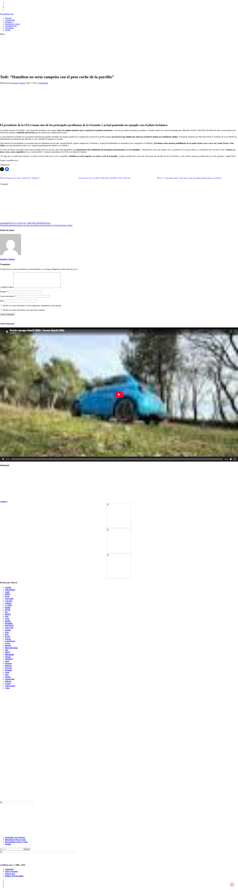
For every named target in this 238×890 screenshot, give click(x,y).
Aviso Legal (10, 874)
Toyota (8, 683)
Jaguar (8, 630)
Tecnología (9, 28)
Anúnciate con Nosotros (15, 837)
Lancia (8, 639)
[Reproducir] (3, 459)
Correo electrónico (8, 296)
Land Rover (10, 641)
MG (6, 650)
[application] (119, 394)
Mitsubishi (9, 654)
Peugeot (8, 663)
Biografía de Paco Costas (15, 840)
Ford (7, 619)
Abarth (8, 587)
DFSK (7, 610)
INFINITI (9, 625)
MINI (7, 652)
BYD (7, 596)
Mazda (8, 645)
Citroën (8, 603)
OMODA (9, 659)
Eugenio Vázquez (18, 83)
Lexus (7, 643)
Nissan (8, 657)
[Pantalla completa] (235, 459)
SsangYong (9, 679)
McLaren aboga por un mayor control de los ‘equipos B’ (20, 178)
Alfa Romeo (10, 590)
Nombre (4, 292)
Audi (7, 592)
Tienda (7, 30)
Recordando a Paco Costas (16, 842)
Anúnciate (9, 869)
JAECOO (9, 628)
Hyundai (8, 623)
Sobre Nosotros (11, 871)
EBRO (8, 614)
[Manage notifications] (232, 885)
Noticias (8, 18)
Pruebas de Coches (12, 24)
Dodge (7, 607)
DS (6, 612)
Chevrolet (9, 599)
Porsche (8, 668)
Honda (8, 621)
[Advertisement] (74, 54)
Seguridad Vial (11, 26)
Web (2, 301)
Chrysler (8, 601)
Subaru (8, 681)
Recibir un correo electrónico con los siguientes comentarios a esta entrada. (32, 305)
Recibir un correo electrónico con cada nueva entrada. (24, 310)
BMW (7, 594)
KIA (7, 634)
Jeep (7, 632)
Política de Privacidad (14, 876)
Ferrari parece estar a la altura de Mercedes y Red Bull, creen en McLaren (104, 178)
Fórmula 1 (9, 22)
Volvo (7, 688)
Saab (7, 672)
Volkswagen (10, 686)
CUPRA (8, 605)
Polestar (8, 666)
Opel (7, 661)
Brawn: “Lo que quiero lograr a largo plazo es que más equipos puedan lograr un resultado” (189, 178)
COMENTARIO (6, 287)
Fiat (6, 616)
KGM (7, 637)
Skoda (7, 677)
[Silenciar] (231, 459)
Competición (10, 20)
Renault (8, 670)
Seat (7, 675)
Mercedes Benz (11, 648)
